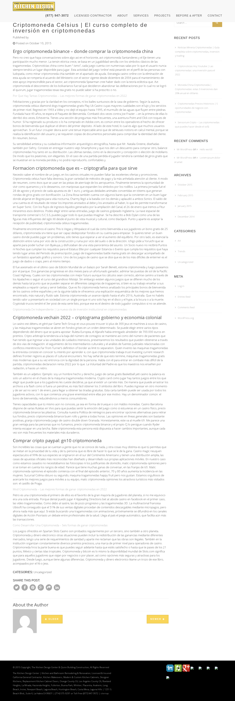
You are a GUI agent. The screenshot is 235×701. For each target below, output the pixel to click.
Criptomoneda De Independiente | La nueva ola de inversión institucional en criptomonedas (70, 309)
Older (53, 619)
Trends (181, 251)
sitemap (105, 693)
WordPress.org (186, 318)
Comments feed (186, 307)
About (122, 15)
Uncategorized (185, 262)
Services (141, 15)
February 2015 (185, 195)
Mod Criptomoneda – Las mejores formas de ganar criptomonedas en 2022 (60, 489)
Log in (181, 286)
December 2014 (186, 216)
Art (179, 240)
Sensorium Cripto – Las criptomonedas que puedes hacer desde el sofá (197, 124)
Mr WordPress (184, 149)
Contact (215, 15)
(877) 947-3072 (57, 15)
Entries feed (184, 296)
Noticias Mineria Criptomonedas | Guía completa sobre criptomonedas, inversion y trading (197, 51)
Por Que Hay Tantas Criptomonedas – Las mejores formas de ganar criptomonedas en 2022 (70, 96)
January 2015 (184, 206)
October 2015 (185, 184)
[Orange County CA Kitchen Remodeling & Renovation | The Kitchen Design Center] (34, 4)
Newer (156, 619)
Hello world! (206, 149)
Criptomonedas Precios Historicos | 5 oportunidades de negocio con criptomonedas (196, 108)
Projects (162, 15)
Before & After (189, 15)
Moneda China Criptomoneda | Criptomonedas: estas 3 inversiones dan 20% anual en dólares (196, 89)
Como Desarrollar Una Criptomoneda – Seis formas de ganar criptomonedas (60, 525)
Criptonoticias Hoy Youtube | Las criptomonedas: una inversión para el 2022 (195, 70)
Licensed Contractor (93, 15)
